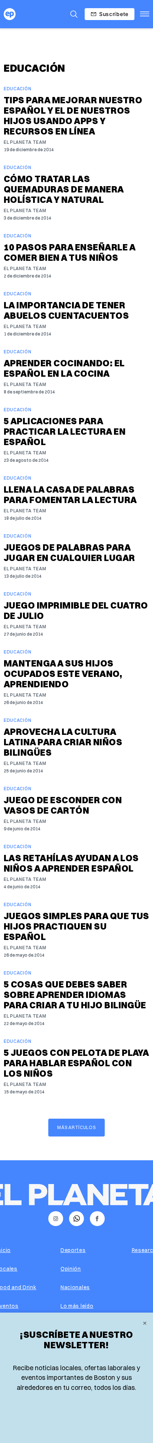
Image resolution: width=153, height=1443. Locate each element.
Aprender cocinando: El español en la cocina (64, 368)
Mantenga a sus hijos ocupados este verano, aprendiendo (63, 674)
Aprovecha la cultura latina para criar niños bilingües (63, 742)
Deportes (73, 1250)
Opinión (71, 1268)
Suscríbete (113, 14)
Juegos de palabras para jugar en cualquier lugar (69, 552)
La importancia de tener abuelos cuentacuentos (66, 310)
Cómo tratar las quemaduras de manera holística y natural (64, 189)
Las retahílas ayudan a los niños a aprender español (71, 863)
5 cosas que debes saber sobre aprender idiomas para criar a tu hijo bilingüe (75, 995)
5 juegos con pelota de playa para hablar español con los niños (76, 1063)
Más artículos (76, 1127)
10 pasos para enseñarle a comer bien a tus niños (69, 252)
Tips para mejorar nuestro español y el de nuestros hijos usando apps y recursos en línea (73, 115)
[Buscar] (73, 14)
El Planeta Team (25, 142)
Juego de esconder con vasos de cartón (63, 805)
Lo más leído (77, 1306)
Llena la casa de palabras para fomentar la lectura (70, 494)
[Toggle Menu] (144, 14)
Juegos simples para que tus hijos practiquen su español (76, 926)
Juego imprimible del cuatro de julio (76, 610)
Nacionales (75, 1287)
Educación (17, 88)
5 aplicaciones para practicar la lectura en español (65, 431)
